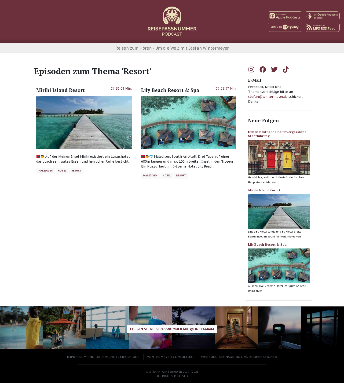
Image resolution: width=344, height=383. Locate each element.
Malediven (45, 170)
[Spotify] (285, 27)
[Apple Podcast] (285, 16)
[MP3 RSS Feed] (322, 27)
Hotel (62, 170)
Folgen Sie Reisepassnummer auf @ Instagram (172, 329)
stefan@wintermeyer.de (268, 97)
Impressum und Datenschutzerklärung (103, 357)
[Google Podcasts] (322, 16)
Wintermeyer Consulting (170, 357)
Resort (76, 170)
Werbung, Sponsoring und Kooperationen (239, 357)
